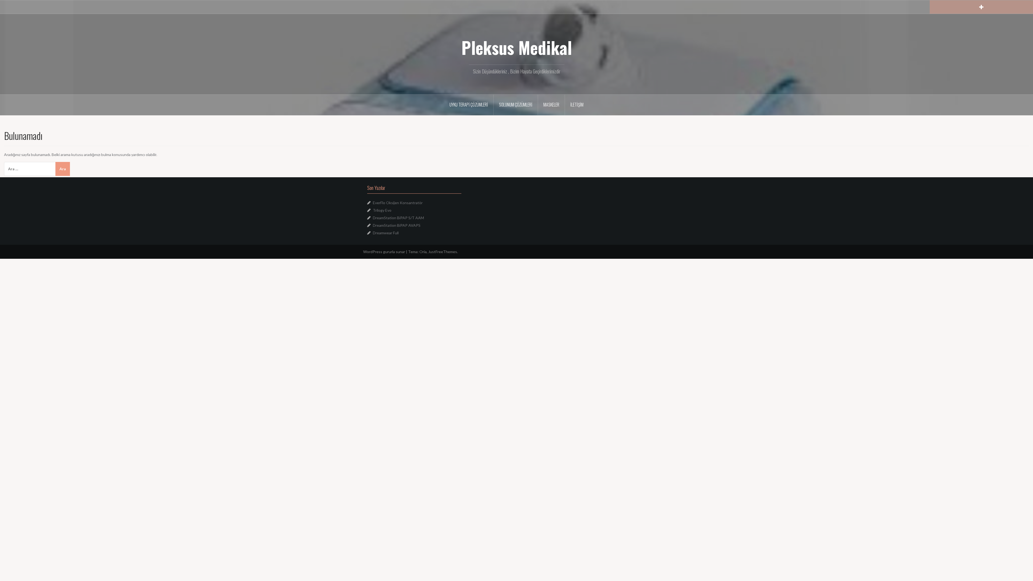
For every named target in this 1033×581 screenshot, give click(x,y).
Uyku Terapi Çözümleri (469, 104)
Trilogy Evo (382, 210)
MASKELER (551, 104)
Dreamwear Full (386, 233)
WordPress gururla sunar (384, 251)
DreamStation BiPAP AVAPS (396, 225)
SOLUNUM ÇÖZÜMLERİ (515, 104)
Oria (423, 251)
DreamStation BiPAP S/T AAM (398, 217)
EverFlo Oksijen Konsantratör (398, 202)
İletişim (576, 104)
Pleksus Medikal (516, 47)
